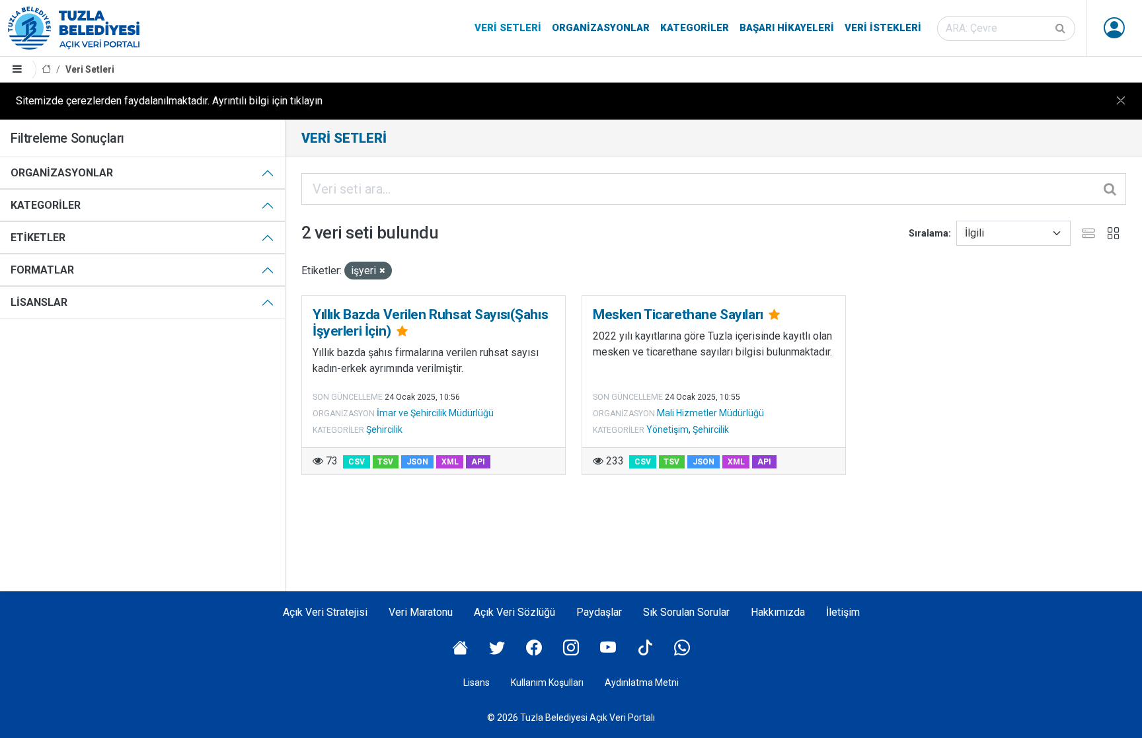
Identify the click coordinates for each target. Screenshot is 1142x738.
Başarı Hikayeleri (787, 28)
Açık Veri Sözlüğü (514, 612)
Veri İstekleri (883, 28)
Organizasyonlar (601, 28)
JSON (417, 461)
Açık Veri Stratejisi (325, 612)
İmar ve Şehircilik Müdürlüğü (435, 413)
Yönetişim (667, 429)
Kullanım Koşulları (547, 682)
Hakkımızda (778, 612)
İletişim (843, 612)
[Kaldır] (382, 271)
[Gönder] (1061, 28)
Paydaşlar (599, 612)
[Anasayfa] (46, 70)
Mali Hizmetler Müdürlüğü (710, 413)
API (478, 461)
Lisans (476, 682)
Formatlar (42, 270)
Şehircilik (384, 429)
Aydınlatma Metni (642, 682)
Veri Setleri (508, 28)
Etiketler (38, 237)
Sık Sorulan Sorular (686, 612)
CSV (356, 461)
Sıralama (928, 233)
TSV (385, 461)
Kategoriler (694, 28)
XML (450, 461)
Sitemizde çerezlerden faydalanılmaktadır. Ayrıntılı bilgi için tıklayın (169, 100)
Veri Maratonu (421, 612)
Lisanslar (39, 302)
